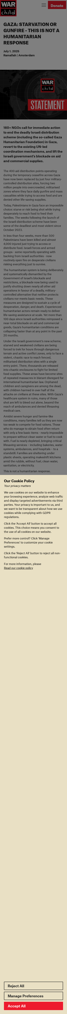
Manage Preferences (25, 996)
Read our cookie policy (18, 568)
